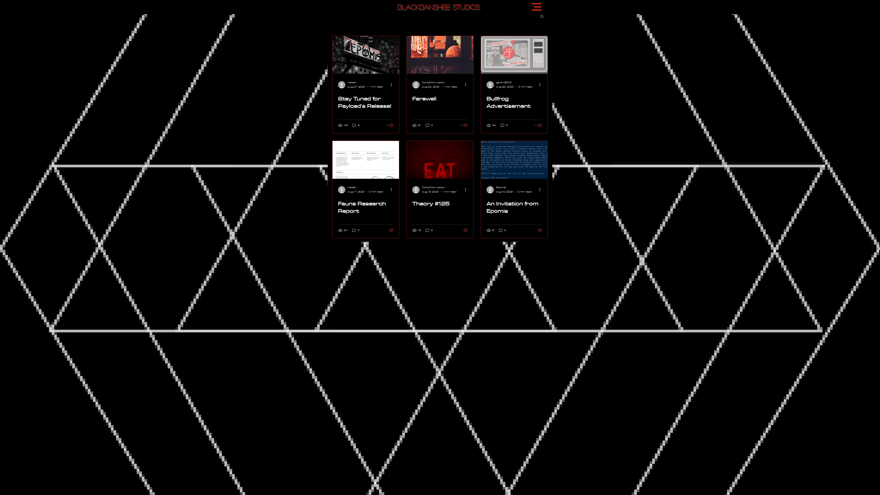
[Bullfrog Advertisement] (514, 55)
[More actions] (393, 85)
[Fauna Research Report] (366, 160)
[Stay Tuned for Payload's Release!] (366, 55)
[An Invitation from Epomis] (514, 160)
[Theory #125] (440, 160)
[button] (537, 7)
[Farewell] (440, 55)
